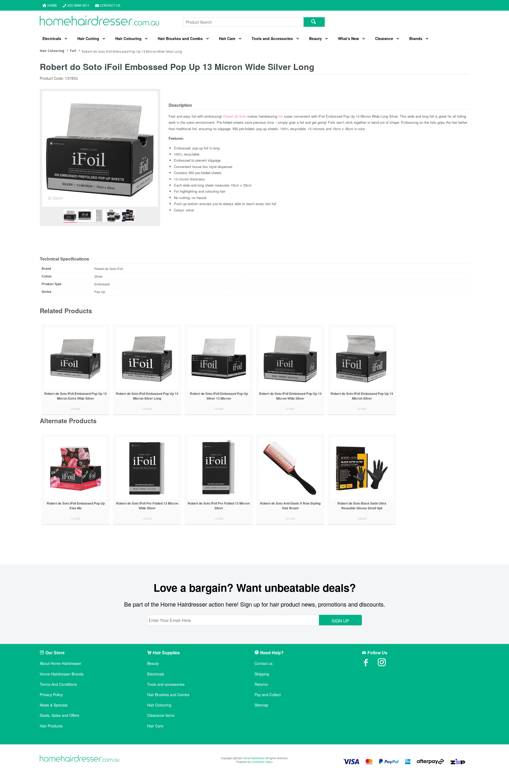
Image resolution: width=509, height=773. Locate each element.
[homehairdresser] (79, 759)
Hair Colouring (128, 38)
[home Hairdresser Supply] (99, 22)
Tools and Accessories (272, 38)
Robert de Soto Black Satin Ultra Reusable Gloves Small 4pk (361, 505)
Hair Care (227, 38)
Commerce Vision (262, 762)
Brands (415, 38)
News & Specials (54, 705)
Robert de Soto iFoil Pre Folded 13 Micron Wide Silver (147, 505)
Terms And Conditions (58, 684)
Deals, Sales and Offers (59, 715)
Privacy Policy (51, 694)
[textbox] (243, 22)
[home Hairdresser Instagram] (386, 664)
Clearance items (160, 715)
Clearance (384, 38)
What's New (348, 38)
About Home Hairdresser (60, 663)
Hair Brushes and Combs (180, 38)
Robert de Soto (234, 116)
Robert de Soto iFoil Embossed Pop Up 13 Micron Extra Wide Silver (75, 396)
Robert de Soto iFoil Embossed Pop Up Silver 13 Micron (219, 396)
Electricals (51, 38)
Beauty (315, 38)
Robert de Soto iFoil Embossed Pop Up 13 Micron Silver (362, 396)
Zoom (58, 198)
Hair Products (51, 725)
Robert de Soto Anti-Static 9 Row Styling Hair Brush (290, 505)
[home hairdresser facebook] (370, 664)
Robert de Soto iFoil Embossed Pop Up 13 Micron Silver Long (147, 396)
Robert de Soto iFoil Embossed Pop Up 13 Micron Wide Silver (290, 396)
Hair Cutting (88, 38)
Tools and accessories (166, 684)
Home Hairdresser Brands (62, 674)
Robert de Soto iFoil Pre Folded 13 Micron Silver (219, 505)
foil (280, 116)
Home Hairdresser (254, 758)
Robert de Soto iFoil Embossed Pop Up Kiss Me (76, 505)
